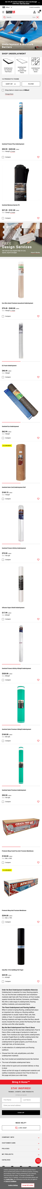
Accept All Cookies (27, 1185)
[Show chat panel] (38, 1161)
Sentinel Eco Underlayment (10, 426)
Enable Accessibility (34, 7)
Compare (8, 157)
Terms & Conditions (10, 1181)
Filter (31, 84)
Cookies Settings (13, 1185)
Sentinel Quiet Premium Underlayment (14, 790)
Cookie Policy (9, 1179)
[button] (4, 12)
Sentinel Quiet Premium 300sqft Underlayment (16, 729)
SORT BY (9, 84)
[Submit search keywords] (4, 17)
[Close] (39, 2)
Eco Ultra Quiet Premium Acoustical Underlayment (17, 303)
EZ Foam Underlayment (9, 365)
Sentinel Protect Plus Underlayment (13, 144)
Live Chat (22, 1128)
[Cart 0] (38, 12)
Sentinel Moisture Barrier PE (11, 205)
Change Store (9, 94)
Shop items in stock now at (17, 90)
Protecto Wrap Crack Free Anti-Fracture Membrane (18, 851)
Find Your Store (24, 3)
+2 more (12, 151)
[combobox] (21, 17)
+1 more (12, 310)
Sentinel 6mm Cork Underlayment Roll (14, 487)
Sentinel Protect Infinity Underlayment (14, 548)
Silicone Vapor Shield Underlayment (13, 607)
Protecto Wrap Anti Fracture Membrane (14, 910)
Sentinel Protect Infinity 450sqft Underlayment (16, 668)
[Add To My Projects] (38, 157)
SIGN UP (21, 1112)
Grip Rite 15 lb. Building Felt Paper (12, 970)
